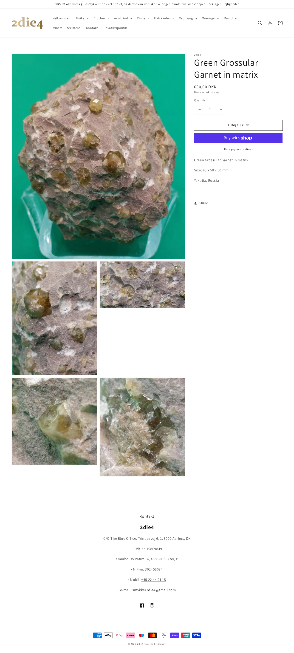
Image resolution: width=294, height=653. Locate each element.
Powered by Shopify (155, 643)
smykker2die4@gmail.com (154, 590)
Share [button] (203, 203)
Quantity (200, 100)
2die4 (140, 643)
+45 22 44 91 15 (153, 579)
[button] (82, 18)
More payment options (238, 149)
